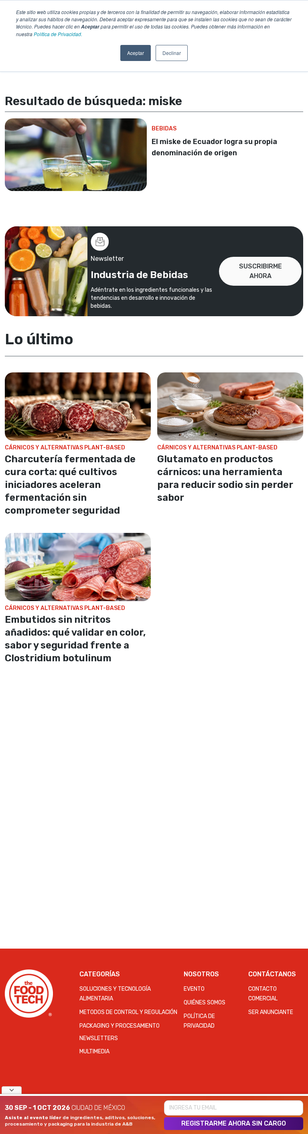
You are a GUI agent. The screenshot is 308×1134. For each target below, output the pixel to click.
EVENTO (194, 989)
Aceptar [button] (135, 52)
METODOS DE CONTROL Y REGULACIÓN (128, 1012)
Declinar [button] (171, 52)
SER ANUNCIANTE (270, 1012)
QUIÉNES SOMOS (204, 1002)
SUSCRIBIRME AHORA (260, 271)
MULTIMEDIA (94, 1051)
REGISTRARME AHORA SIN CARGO (233, 1123)
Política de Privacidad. (58, 33)
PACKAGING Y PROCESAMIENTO (119, 1025)
